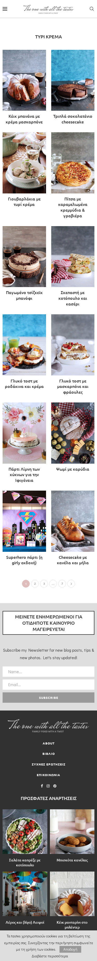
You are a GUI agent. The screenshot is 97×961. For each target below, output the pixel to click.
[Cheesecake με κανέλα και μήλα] (73, 529)
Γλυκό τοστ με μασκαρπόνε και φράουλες (72, 386)
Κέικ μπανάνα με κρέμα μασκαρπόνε (24, 118)
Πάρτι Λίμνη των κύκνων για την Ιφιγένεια (24, 474)
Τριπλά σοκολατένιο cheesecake (72, 118)
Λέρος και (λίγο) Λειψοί (25, 922)
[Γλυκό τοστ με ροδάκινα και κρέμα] (24, 353)
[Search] (91, 9)
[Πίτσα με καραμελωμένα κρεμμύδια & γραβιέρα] (73, 176)
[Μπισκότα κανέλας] (72, 831)
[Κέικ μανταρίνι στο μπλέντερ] (72, 894)
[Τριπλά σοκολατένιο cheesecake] (73, 88)
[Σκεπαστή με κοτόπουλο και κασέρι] (73, 267)
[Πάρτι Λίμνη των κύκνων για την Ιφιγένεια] (24, 443)
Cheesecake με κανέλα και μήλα (73, 560)
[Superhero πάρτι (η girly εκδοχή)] (24, 529)
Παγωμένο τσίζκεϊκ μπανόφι (24, 295)
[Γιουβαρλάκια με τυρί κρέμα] (24, 171)
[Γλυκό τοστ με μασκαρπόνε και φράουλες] (73, 355)
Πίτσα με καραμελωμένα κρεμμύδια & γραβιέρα (72, 207)
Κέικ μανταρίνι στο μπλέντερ (72, 925)
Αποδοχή (70, 949)
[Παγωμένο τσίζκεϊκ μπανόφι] (24, 264)
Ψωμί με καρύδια (72, 469)
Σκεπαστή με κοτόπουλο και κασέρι (72, 297)
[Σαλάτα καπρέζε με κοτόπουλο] (25, 831)
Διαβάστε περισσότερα (50, 956)
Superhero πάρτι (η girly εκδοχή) (24, 560)
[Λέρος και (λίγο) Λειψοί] (25, 894)
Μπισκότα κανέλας (72, 860)
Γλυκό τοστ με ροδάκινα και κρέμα (24, 383)
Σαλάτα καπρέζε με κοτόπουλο (25, 862)
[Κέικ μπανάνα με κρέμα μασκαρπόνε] (24, 88)
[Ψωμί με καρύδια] (73, 438)
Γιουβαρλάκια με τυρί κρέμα (24, 201)
